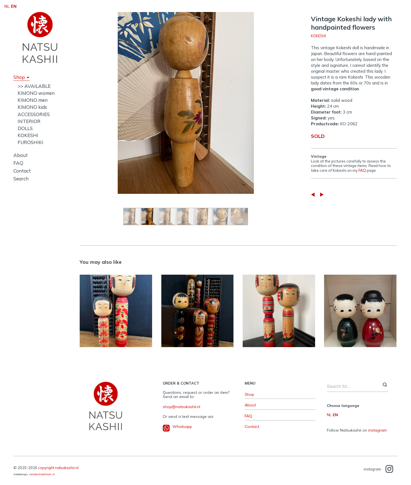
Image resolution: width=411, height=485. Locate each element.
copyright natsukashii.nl (58, 467)
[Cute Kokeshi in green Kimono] (322, 194)
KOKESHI (28, 135)
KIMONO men (33, 100)
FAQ (18, 163)
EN (335, 414)
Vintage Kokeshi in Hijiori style (116, 308)
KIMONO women (36, 93)
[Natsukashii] (40, 37)
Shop (19, 77)
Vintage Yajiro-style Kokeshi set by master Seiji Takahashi (279, 308)
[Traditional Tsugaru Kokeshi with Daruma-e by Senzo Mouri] (313, 194)
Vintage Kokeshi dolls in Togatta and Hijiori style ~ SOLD (197, 308)
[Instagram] (389, 469)
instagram (377, 430)
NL (329, 414)
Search (21, 179)
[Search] (384, 385)
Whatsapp (182, 426)
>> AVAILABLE (34, 86)
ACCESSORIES (34, 114)
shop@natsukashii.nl (181, 406)
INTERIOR (29, 121)
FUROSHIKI (30, 142)
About (20, 155)
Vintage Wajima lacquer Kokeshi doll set (360, 308)
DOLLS (25, 128)
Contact (22, 171)
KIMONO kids (32, 107)
